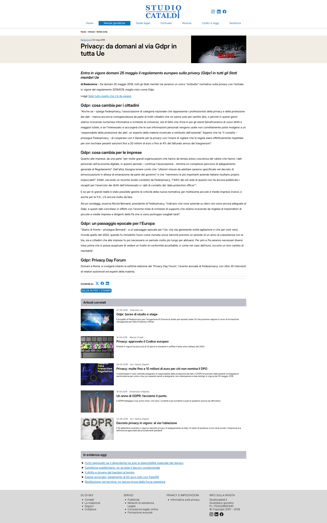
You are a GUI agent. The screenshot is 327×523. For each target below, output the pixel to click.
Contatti (89, 499)
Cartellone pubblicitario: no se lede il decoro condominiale (122, 467)
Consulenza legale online (143, 509)
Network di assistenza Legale (141, 504)
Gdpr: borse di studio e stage (136, 314)
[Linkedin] (219, 11)
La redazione (92, 502)
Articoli (91, 32)
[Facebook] (224, 11)
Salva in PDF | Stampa (96, 290)
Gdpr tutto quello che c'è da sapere (109, 96)
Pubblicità (133, 499)
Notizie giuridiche (114, 23)
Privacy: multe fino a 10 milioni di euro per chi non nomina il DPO (161, 369)
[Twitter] (97, 283)
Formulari (166, 23)
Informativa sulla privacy (185, 499)
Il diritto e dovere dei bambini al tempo (110, 472)
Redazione (86, 40)
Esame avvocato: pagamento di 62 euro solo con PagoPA (122, 477)
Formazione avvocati (140, 512)
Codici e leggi (210, 23)
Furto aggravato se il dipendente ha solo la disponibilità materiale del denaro (134, 463)
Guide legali (143, 23)
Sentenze (235, 23)
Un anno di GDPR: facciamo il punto (141, 396)
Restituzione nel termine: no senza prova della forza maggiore (125, 481)
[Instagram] (213, 11)
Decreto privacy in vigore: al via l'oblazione (146, 423)
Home (89, 23)
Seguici (89, 506)
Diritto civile (102, 32)
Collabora (90, 509)
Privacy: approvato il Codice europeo (142, 341)
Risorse (186, 23)
